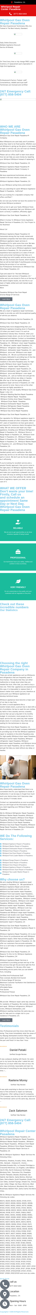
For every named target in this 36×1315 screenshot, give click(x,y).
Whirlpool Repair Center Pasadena (10, 8)
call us (13, 1281)
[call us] (5, 1284)
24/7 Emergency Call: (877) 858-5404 (15, 93)
